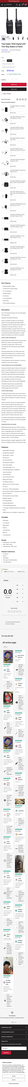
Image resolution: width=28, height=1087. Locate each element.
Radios (4, 556)
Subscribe (6, 1052)
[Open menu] (2, 4)
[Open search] (17, 5)
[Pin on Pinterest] (20, 99)
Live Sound (5, 554)
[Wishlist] (22, 5)
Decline (13, 1079)
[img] (7, 595)
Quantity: (3, 79)
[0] (25, 5)
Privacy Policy (21, 1072)
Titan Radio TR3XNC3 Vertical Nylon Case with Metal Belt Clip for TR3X (18, 193)
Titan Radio (4, 50)
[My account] (19, 5)
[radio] (3, 60)
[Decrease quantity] (8, 79)
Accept (13, 1076)
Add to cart (14, 84)
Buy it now (14, 89)
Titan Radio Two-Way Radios (10, 560)
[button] (25, 5)
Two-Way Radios (7, 562)
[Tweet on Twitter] (23, 99)
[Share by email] (26, 99)
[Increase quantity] (16, 79)
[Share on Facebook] (17, 99)
